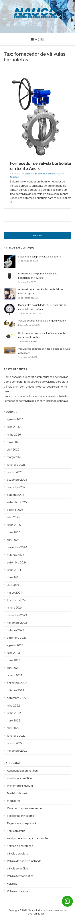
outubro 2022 (15, 690)
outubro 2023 (15, 630)
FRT (47, 913)
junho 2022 (14, 713)
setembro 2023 (17, 637)
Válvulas (14, 177)
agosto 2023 (15, 645)
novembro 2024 (17, 547)
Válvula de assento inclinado (24, 861)
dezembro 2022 (17, 683)
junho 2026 (14, 434)
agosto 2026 (15, 419)
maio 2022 (13, 720)
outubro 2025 (15, 494)
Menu (39, 39)
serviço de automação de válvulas (28, 838)
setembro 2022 (17, 698)
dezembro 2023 (17, 615)
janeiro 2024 (15, 607)
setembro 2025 (17, 502)
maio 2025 (13, 532)
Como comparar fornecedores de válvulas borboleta (36, 381)
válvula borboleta (17, 853)
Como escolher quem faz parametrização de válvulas (36, 377)
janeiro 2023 (14, 675)
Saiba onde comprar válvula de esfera (39, 256)
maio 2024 (13, 577)
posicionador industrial (21, 815)
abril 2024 (13, 585)
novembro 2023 (17, 622)
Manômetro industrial (20, 785)
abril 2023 (13, 667)
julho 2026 (13, 427)
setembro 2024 (17, 562)
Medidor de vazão (18, 793)
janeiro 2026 (15, 472)
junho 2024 (14, 570)
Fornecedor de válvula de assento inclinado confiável (36, 401)
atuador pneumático (19, 778)
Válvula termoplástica (20, 876)
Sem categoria (16, 831)
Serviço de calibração (20, 846)
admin (28, 173)
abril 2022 (13, 728)
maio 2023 (13, 660)
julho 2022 (13, 705)
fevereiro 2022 (16, 735)
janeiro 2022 (14, 743)
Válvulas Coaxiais (17, 891)
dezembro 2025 (17, 479)
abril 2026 (13, 449)
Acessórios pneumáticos (22, 770)
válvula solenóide (17, 868)
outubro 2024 (15, 555)
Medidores (14, 800)
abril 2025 (13, 540)
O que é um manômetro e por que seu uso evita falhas (37, 396)
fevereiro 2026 (16, 464)
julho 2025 (13, 517)
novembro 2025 (17, 487)
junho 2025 (14, 525)
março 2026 (14, 457)
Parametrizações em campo (24, 808)
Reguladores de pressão (22, 823)
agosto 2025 (15, 509)
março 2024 (14, 592)
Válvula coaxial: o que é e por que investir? (42, 320)
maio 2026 (13, 442)
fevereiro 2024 (16, 600)
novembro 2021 (17, 750)
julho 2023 (13, 653)
